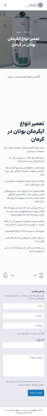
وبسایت (39, 325)
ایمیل (39, 316)
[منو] (5, 5)
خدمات (18, 32)
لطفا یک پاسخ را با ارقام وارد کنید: (30, 333)
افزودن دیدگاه (36, 357)
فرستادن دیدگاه (36, 393)
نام (40, 306)
